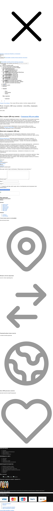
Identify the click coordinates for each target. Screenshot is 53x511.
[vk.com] (5, 476)
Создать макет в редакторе (8, 467)
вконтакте (7, 98)
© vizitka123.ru (3, 493)
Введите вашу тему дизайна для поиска (8, 63)
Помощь (4, 459)
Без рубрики (7, 103)
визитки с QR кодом (9, 127)
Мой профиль (6, 452)
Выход (6, 93)
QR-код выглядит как (4, 138)
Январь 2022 (5, 208)
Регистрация (8, 92)
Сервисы (5, 214)
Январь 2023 (5, 204)
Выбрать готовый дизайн (8, 466)
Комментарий (3, 179)
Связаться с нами (6, 460)
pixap (1, 161)
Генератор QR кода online (30, 116)
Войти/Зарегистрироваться (8, 451)
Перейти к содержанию (15, 53)
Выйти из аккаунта (7, 454)
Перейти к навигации (5, 53)
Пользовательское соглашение (9, 461)
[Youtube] (15, 476)
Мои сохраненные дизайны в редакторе (11, 469)
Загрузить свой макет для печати (10, 468)
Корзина (4, 472)
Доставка (5, 458)
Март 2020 (5, 209)
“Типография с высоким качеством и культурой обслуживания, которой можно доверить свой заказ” (22, 490)
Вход (6, 91)
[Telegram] (10, 476)
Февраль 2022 (6, 206)
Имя (1, 181)
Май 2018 (5, 210)
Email (1, 183)
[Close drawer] (0, 56)
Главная (1, 103)
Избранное (5, 470)
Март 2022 (5, 205)
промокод (2, 165)
